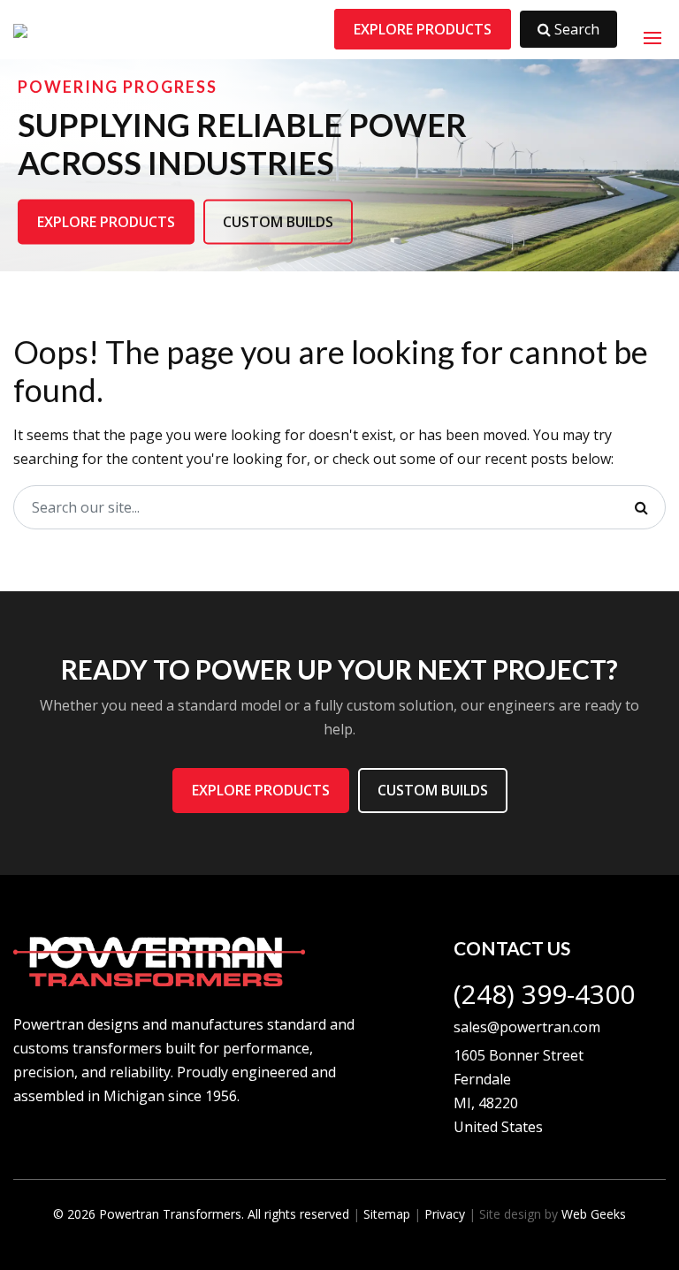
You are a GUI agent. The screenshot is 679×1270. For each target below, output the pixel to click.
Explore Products (423, 29)
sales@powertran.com (527, 1027)
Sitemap (386, 1213)
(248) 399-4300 (544, 994)
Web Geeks (593, 1213)
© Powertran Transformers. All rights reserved (201, 1213)
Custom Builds (278, 221)
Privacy (444, 1213)
